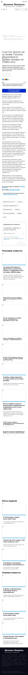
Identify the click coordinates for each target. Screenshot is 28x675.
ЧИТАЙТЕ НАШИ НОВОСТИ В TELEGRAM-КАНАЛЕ (14, 90)
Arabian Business (14, 190)
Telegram (16, 237)
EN (26, 1)
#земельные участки (9, 201)
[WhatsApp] (7, 79)
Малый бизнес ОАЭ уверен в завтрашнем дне (13, 637)
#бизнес (17, 209)
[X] (6, 79)
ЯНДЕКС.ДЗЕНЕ (6, 239)
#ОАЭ (4, 217)
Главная (4, 35)
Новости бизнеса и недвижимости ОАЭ (14, 37)
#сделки (20, 201)
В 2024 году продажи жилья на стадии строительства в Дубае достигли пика (13, 358)
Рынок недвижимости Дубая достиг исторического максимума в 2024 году (12, 319)
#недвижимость (7, 209)
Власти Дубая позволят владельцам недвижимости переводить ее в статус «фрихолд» (14, 406)
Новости (12, 35)
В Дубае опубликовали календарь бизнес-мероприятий (12, 590)
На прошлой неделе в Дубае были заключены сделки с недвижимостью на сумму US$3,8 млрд (13, 269)
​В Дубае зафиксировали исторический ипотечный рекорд (13, 378)
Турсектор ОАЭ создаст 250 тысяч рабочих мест (14, 541)
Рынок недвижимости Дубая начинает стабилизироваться (12, 339)
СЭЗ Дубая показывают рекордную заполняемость (13, 563)
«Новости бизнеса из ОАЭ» (10, 194)
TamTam (20, 238)
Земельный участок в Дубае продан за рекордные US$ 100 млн (12, 299)
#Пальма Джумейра (8, 213)
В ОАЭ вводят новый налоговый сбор (11, 518)
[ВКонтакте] (2, 79)
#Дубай (19, 213)
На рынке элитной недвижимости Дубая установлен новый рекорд (14, 432)
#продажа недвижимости (10, 205)
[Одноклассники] (4, 79)
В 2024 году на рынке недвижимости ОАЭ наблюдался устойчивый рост (13, 423)
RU (23, 1)
